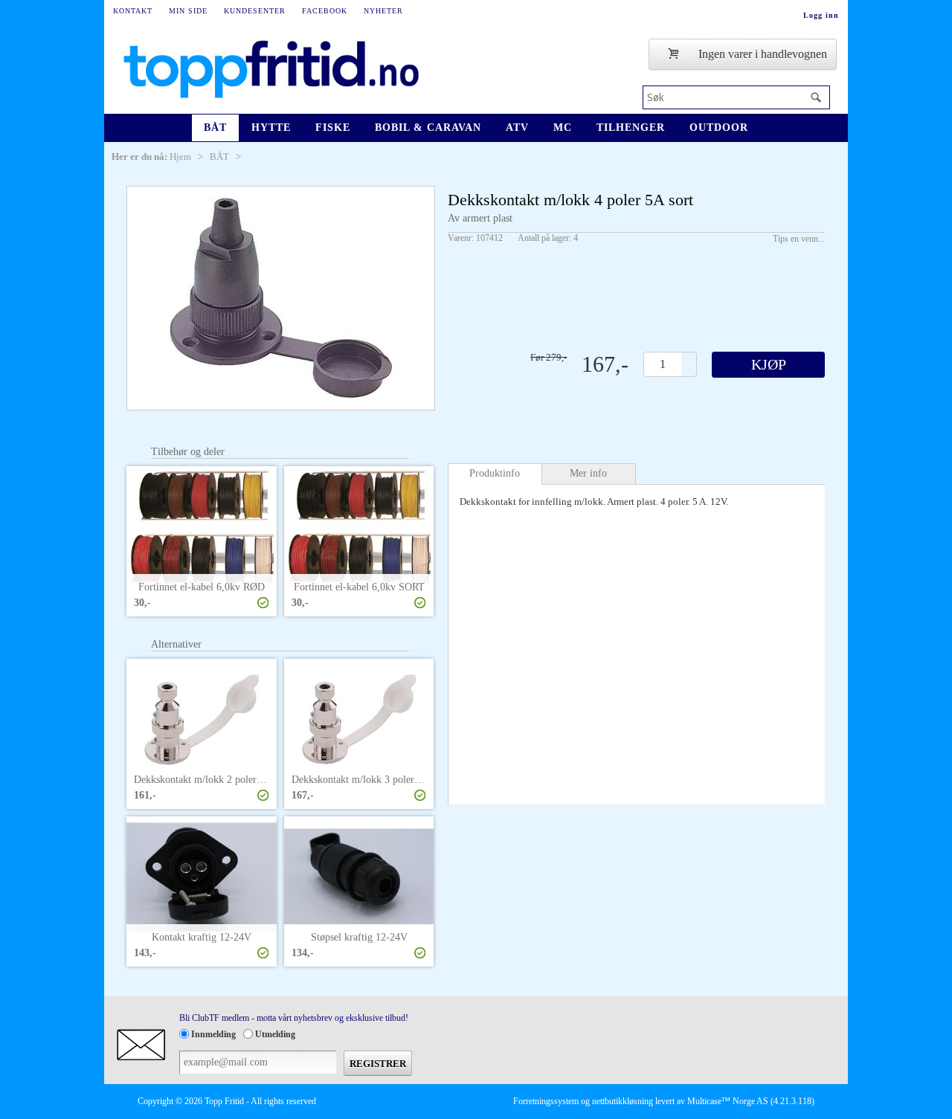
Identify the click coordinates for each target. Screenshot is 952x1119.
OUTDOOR (718, 127)
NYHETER (383, 11)
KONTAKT (132, 11)
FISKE (332, 127)
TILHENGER (630, 127)
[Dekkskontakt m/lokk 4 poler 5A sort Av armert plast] (280, 298)
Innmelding (213, 1034)
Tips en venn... (799, 238)
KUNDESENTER (255, 11)
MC (562, 127)
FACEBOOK (324, 11)
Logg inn (821, 15)
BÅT (215, 127)
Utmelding (275, 1034)
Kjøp (768, 364)
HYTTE (271, 127)
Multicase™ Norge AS (727, 1101)
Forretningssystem (546, 1101)
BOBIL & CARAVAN (428, 127)
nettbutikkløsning (622, 1101)
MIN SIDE (188, 11)
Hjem (180, 156)
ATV (517, 127)
